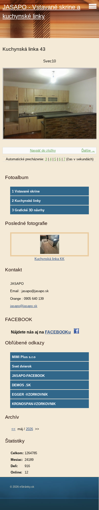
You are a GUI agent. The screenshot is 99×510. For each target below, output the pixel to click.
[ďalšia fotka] (88, 106)
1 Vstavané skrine (26, 191)
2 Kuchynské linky (26, 201)
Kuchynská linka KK (49, 259)
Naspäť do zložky (43, 150)
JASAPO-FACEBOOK (28, 376)
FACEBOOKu (58, 332)
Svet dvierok (21, 366)
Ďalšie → (88, 150)
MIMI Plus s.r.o (24, 357)
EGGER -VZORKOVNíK (30, 394)
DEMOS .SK (21, 385)
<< (13, 429)
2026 (29, 429)
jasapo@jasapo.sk (23, 306)
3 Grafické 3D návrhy (28, 210)
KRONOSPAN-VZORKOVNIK (34, 404)
